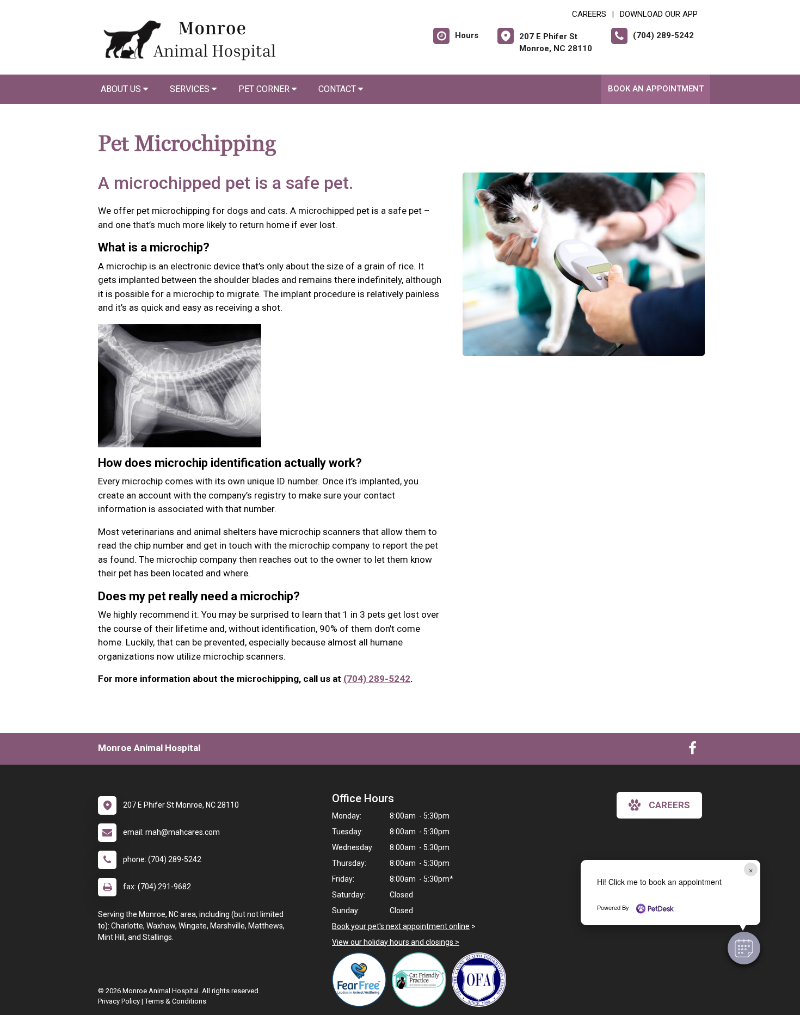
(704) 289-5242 (376, 678)
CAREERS (589, 14)
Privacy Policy (119, 1001)
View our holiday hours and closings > (395, 942)
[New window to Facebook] (692, 750)
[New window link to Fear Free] (362, 979)
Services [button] (191, 89)
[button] (744, 948)
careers (669, 804)
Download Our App (659, 14)
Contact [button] (338, 89)
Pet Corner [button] (265, 89)
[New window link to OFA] (482, 979)
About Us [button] (122, 89)
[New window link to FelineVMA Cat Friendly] (422, 979)
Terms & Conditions (175, 1001)
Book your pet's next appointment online (401, 926)
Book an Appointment (656, 89)
